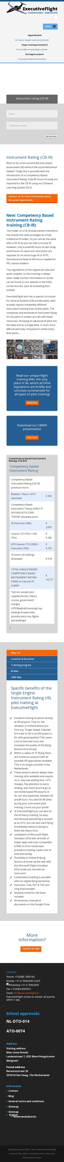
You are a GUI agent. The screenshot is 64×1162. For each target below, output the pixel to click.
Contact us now (30, 948)
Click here (32, 437)
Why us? (16, 652)
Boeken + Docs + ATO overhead (23, 496)
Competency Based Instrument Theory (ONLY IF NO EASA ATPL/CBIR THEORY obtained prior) (27, 510)
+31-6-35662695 (29, 985)
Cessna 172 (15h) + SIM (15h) (24, 535)
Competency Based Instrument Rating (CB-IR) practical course (25, 483)
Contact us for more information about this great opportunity (29, 198)
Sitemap (13, 1106)
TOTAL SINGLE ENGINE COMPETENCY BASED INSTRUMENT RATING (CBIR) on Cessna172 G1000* (24, 577)
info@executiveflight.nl (26, 993)
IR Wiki (14, 671)
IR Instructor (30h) (21, 523)
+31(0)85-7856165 (25, 976)
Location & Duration (22, 659)
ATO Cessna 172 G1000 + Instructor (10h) (25, 546)
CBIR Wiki (16, 677)
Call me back (50, 136)
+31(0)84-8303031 (21, 989)
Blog (11, 1096)
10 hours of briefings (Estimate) (23, 556)
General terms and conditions (26, 1101)
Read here (32, 402)
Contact (13, 1090)
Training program (21, 665)
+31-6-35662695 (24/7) (27, 981)
